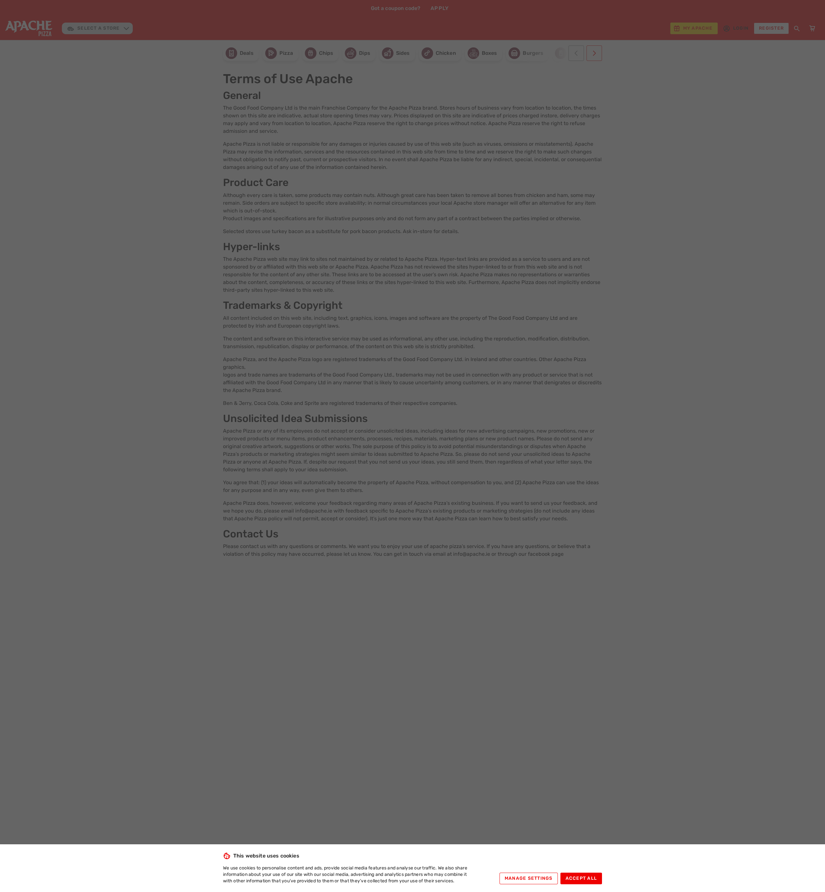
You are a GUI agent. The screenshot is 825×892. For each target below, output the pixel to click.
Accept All (581, 878)
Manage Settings (529, 878)
